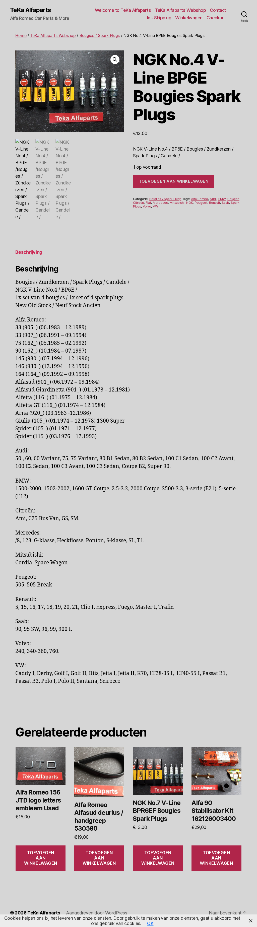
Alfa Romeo (199, 199)
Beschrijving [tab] (28, 252)
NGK (189, 203)
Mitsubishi (177, 203)
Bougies (233, 199)
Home (20, 35)
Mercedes (160, 203)
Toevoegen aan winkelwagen (173, 181)
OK (150, 923)
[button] (114, 59)
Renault (214, 203)
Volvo (147, 206)
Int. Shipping (159, 17)
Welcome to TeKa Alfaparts (123, 10)
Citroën (138, 203)
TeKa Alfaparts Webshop (180, 10)
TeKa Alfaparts (30, 10)
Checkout (216, 17)
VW (155, 206)
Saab (225, 203)
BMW (222, 199)
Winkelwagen (189, 17)
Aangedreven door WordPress (96, 912)
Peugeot (201, 203)
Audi (213, 199)
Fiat (148, 203)
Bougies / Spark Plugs (100, 35)
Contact (218, 10)
